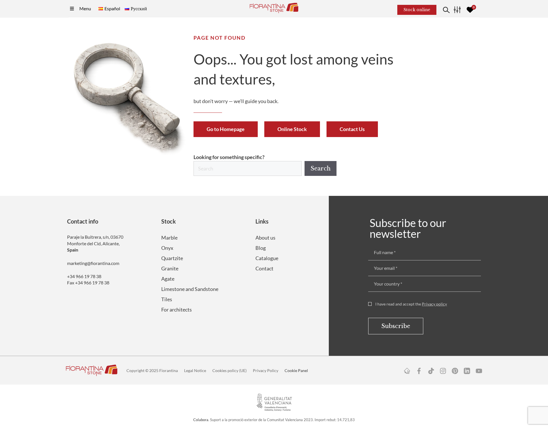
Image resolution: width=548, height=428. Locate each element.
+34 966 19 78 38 (84, 276)
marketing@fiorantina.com (93, 263)
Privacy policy (434, 304)
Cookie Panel (296, 370)
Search (321, 168)
